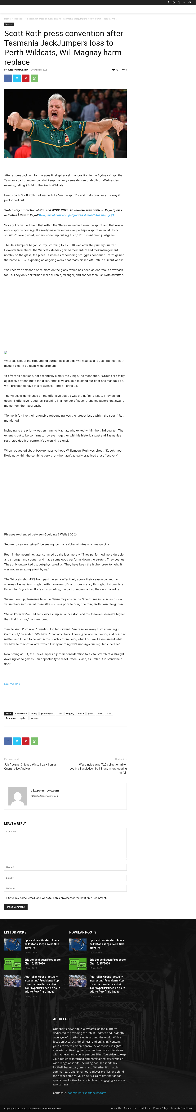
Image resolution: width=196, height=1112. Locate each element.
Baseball (19, 18)
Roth (100, 713)
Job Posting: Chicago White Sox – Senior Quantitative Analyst (30, 766)
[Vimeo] (184, 3)
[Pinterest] (25, 78)
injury (34, 713)
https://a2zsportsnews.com (45, 796)
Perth (81, 713)
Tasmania (11, 718)
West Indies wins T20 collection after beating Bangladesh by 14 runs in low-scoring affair (98, 768)
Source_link (12, 684)
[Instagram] (174, 3)
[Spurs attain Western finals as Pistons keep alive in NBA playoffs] (12, 944)
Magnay (70, 713)
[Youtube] (189, 3)
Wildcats (35, 718)
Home (7, 18)
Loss (60, 713)
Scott (109, 713)
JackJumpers (47, 713)
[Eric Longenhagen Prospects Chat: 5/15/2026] (12, 964)
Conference (21, 713)
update (23, 718)
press (90, 713)
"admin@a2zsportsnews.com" (87, 1093)
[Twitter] (179, 3)
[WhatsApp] (34, 78)
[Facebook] (168, 3)
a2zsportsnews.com (18, 69)
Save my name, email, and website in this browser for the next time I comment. (57, 897)
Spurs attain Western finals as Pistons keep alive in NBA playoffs (41, 944)
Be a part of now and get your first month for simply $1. (76, 215)
